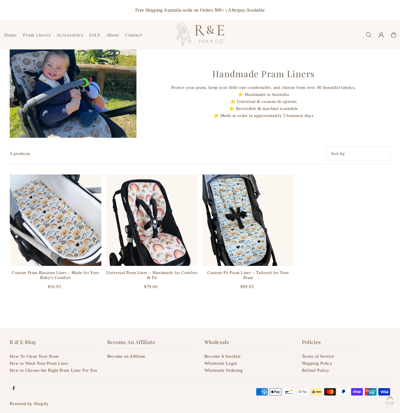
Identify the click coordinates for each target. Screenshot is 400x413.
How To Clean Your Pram (34, 356)
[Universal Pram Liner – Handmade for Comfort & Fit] (152, 220)
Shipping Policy (317, 363)
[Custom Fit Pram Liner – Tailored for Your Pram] (248, 220)
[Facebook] (14, 388)
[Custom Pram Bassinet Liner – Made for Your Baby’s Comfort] (55, 220)
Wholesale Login (220, 363)
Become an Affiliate (126, 356)
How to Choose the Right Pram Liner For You (54, 370)
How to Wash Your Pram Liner (39, 363)
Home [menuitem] (10, 35)
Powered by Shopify (29, 403)
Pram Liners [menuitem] (37, 35)
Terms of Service (318, 356)
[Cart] (393, 34)
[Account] (381, 35)
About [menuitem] (112, 35)
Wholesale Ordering (223, 370)
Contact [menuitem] (133, 35)
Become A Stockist (222, 356)
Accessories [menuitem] (70, 35)
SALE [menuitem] (95, 35)
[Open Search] (368, 34)
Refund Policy (315, 370)
